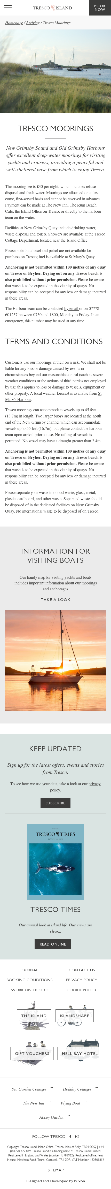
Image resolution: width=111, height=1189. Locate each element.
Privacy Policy (81, 979)
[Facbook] (70, 1136)
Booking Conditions (29, 979)
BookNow (100, 8)
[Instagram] (77, 1136)
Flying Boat (70, 1103)
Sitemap (56, 1170)
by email (71, 308)
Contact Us (82, 969)
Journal (29, 969)
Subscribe (55, 803)
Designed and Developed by (55, 1180)
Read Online (53, 944)
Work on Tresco (29, 989)
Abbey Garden (51, 1117)
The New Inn (33, 1103)
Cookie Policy (82, 989)
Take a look (55, 599)
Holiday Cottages (77, 1089)
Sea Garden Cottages (29, 1089)
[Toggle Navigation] (7, 8)
